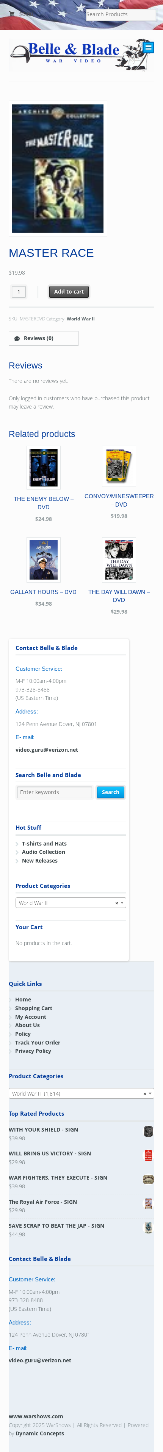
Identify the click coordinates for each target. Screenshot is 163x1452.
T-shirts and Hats (44, 843)
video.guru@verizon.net (47, 749)
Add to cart (69, 291)
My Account (30, 1016)
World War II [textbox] (68, 902)
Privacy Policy (33, 1050)
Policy (23, 1033)
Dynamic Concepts (40, 1433)
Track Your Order (37, 1042)
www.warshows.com (36, 1416)
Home (23, 999)
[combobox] (71, 902)
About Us (27, 1025)
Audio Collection (43, 851)
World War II (81, 319)
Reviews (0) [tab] (37, 338)
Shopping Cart (33, 1008)
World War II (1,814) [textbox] (79, 1093)
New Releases (40, 860)
